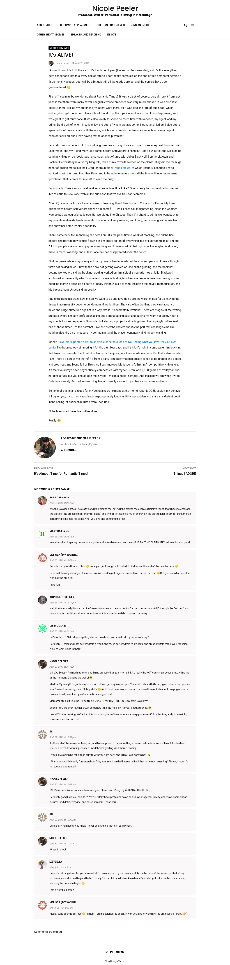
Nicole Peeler (62, 63)
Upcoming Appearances (75, 25)
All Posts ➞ (69, 450)
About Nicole (45, 25)
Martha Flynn (59, 531)
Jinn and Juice (140, 25)
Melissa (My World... (63, 555)
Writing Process (59, 48)
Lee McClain (57, 625)
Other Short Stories (51, 34)
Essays (111, 34)
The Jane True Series (111, 25)
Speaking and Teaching (86, 34)
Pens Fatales (122, 168)
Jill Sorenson (59, 497)
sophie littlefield (61, 597)
